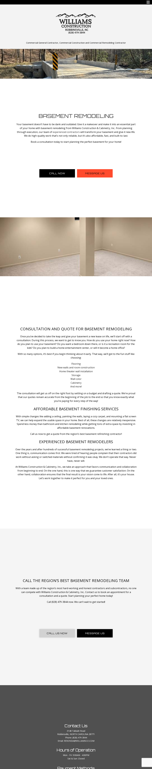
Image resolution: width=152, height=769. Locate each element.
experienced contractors (66, 132)
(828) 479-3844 (79, 737)
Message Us (95, 173)
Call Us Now (57, 633)
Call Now (57, 173)
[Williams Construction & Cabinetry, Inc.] (76, 23)
